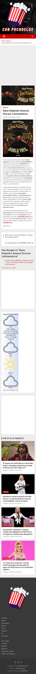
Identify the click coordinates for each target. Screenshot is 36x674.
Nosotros (4, 649)
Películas (4, 618)
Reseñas (4, 631)
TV (2, 633)
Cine (4, 459)
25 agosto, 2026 (8, 503)
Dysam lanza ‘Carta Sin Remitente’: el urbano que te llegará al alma (19, 236)
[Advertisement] (18, 67)
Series (3, 620)
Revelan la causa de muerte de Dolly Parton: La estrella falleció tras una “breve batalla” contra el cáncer (17, 498)
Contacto (4, 643)
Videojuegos (5, 623)
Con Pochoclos (17, 470)
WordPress (24, 671)
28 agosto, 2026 (8, 470)
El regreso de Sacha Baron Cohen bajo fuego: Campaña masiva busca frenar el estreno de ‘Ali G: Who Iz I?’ (18, 465)
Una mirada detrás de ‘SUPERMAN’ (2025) (18, 243)
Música (5, 107)
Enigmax (4, 646)
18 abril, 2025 (7, 117)
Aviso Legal (5, 641)
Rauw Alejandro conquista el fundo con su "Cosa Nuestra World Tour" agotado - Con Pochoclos (19, 262)
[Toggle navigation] (4, 36)
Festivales (4, 636)
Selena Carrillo (16, 117)
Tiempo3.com (14, 390)
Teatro (3, 628)
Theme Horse (20, 668)
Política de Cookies (7, 651)
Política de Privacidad (8, 654)
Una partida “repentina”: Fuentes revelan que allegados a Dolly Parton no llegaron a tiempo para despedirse (17, 532)
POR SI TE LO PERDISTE (13, 438)
